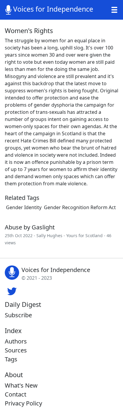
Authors (16, 341)
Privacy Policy (23, 403)
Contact (15, 394)
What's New (21, 385)
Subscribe (18, 315)
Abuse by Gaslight (30, 227)
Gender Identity (23, 207)
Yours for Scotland (84, 235)
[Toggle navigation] (114, 10)
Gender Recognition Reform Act (80, 207)
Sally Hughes (49, 235)
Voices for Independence (53, 9)
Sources (16, 350)
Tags (11, 359)
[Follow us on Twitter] (12, 290)
